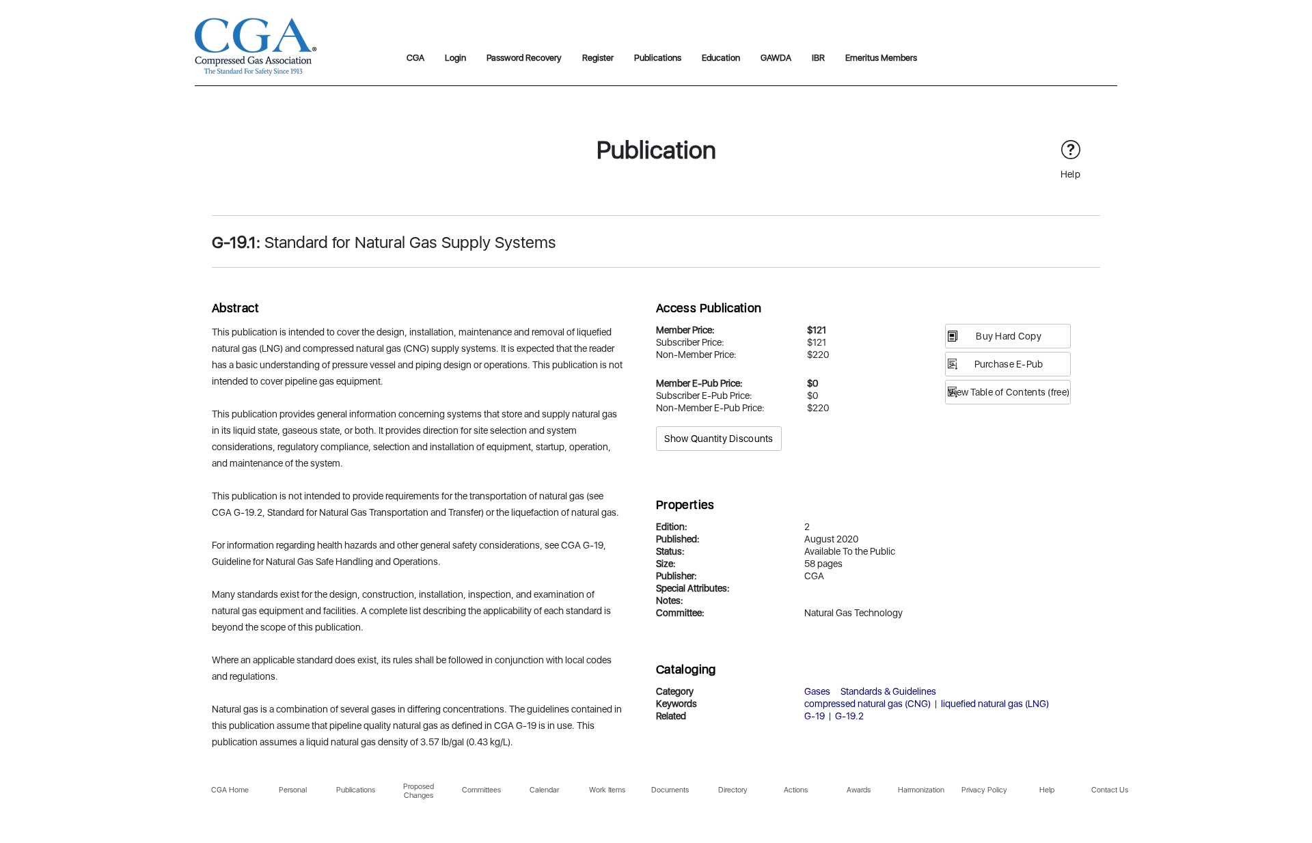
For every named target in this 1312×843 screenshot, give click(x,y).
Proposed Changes (418, 791)
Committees (481, 790)
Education (721, 58)
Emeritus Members (881, 58)
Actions (796, 790)
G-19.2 (849, 715)
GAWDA (776, 58)
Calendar (544, 790)
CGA (415, 58)
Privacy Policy (984, 790)
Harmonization (921, 790)
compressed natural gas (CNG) (867, 703)
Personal (293, 790)
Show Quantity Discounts (718, 438)
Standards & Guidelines (888, 691)
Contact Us (1109, 790)
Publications (657, 58)
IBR (818, 58)
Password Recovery (524, 58)
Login (455, 58)
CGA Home (230, 790)
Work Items (607, 790)
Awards (859, 790)
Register (598, 58)
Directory (733, 790)
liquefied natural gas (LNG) (995, 703)
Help (1046, 790)
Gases (817, 691)
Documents (670, 790)
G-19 (814, 715)
